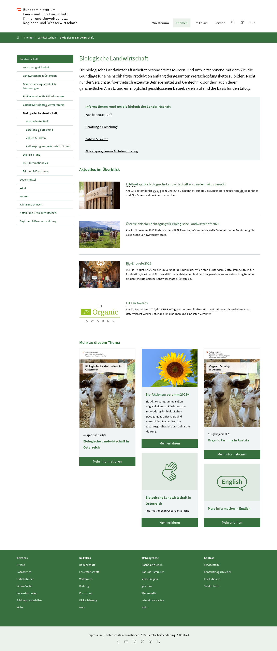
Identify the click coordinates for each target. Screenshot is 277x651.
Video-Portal (24, 586)
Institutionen (212, 579)
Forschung (85, 593)
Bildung (84, 586)
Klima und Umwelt (31, 204)
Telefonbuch (212, 586)
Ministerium (160, 23)
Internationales (35, 163)
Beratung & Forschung (101, 127)
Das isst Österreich (153, 572)
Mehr (20, 607)
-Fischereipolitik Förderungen (43, 96)
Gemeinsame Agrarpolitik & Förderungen (39, 86)
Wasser (24, 196)
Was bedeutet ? (37, 121)
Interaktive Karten (153, 600)
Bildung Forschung (35, 171)
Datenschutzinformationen (123, 635)
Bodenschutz (87, 565)
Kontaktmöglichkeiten (218, 572)
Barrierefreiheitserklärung (159, 635)
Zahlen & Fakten (96, 139)
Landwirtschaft (47, 37)
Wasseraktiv (149, 593)
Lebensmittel (28, 179)
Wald (23, 188)
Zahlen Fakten (36, 138)
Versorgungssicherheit (36, 67)
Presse (21, 565)
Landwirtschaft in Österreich (40, 75)
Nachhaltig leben (152, 565)
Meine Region (150, 579)
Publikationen (25, 579)
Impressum (95, 635)
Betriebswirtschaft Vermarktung (43, 105)
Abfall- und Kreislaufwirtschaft (38, 213)
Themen (182, 23)
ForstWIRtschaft (89, 572)
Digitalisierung (31, 154)
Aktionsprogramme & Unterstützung (48, 146)
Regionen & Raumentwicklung (38, 221)
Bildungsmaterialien (29, 600)
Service (220, 23)
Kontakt (184, 635)
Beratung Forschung (39, 129)
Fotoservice (24, 572)
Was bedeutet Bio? (98, 114)
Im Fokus (201, 23)
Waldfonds (86, 579)
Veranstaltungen (27, 593)
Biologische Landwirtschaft (48, 113)
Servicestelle (212, 565)
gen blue (147, 586)
